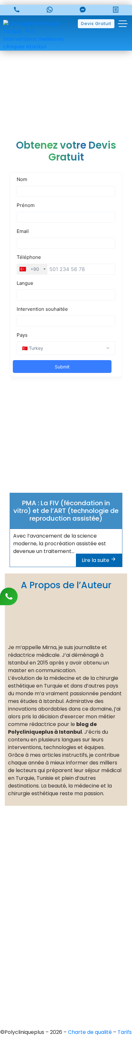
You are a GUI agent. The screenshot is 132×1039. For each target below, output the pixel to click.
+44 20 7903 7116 (71, 862)
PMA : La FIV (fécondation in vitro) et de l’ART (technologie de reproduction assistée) (66, 511)
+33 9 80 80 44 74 (71, 851)
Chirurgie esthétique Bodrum (66, 1004)
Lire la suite (96, 560)
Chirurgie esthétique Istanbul (66, 993)
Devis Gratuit (96, 24)
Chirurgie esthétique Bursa (66, 949)
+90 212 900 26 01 (71, 873)
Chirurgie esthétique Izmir (66, 971)
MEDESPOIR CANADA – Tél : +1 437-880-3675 (66, 898)
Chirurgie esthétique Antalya (66, 982)
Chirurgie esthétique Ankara (66, 960)
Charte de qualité (90, 1032)
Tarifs (125, 1032)
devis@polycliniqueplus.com (66, 912)
